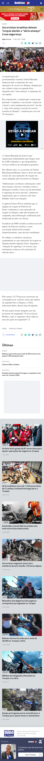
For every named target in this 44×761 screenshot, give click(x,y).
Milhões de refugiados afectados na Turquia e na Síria (18, 677)
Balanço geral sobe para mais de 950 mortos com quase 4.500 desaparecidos (21, 354)
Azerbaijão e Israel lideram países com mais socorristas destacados (19, 527)
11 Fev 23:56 (6, 644)
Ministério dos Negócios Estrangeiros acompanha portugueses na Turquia (19, 602)
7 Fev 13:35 (5, 607)
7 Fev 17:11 (5, 682)
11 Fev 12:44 (6, 570)
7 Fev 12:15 (5, 495)
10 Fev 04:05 (6, 532)
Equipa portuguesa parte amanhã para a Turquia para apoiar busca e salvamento (21, 714)
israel (4, 328)
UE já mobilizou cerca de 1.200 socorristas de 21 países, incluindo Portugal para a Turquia (21, 488)
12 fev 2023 (19, 39)
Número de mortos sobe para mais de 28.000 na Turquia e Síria (19, 639)
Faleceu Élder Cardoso (10, 364)
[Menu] (3, 3)
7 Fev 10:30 (5, 719)
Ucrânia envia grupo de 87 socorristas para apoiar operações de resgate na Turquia (22, 450)
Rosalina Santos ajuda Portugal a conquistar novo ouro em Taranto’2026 (21, 374)
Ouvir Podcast (30, 754)
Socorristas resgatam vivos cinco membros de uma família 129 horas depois (22, 564)
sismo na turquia (15, 328)
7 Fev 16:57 (5, 455)
